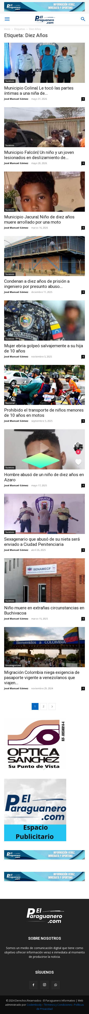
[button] (7, 19)
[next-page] (52, 706)
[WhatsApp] (56, 985)
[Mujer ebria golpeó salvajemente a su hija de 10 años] (44, 320)
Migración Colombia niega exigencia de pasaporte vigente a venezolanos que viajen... (41, 677)
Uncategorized (13, 665)
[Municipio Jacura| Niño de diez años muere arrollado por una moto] (44, 192)
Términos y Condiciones (58, 1005)
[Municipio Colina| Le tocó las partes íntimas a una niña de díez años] (44, 63)
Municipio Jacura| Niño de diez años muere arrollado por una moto (39, 219)
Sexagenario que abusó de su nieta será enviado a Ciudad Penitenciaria (42, 542)
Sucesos (9, 81)
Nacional (10, 403)
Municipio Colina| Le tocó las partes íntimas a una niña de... (38, 91)
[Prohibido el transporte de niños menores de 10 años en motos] (44, 385)
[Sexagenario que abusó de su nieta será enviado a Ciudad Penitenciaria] (44, 514)
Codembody (34, 1005)
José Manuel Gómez (16, 98)
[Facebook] (33, 985)
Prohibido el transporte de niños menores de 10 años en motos (44, 413)
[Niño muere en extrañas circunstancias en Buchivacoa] (44, 580)
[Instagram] (44, 985)
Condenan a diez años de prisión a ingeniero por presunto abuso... (37, 284)
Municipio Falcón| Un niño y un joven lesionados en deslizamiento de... (39, 155)
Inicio (7, 29)
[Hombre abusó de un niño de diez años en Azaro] (44, 449)
